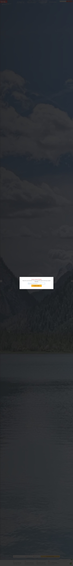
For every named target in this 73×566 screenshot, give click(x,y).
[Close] (52, 278)
